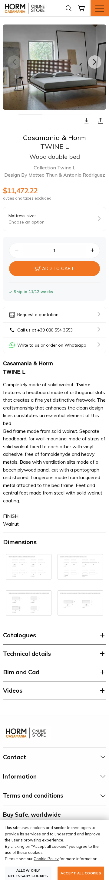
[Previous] (14, 62)
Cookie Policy (46, 858)
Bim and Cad (21, 672)
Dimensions (20, 542)
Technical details (27, 653)
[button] (86, 120)
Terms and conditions (33, 795)
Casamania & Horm (54, 137)
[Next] (94, 62)
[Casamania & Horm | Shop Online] (25, 8)
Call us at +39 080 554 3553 (45, 330)
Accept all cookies (81, 873)
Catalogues (19, 635)
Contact (14, 757)
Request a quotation (37, 314)
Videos (12, 690)
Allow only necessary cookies (28, 873)
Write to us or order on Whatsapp (51, 345)
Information (20, 776)
